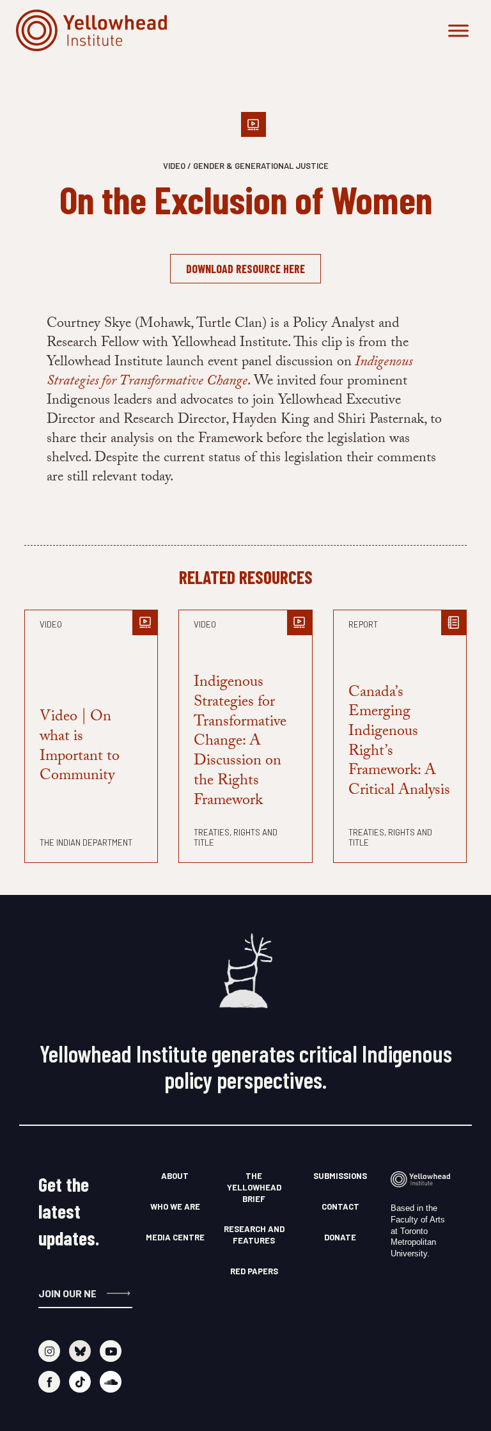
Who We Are (175, 1206)
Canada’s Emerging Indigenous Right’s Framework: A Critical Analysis (399, 743)
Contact (340, 1206)
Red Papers (254, 1271)
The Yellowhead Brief (254, 1187)
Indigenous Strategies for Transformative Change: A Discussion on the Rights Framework (240, 742)
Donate (340, 1237)
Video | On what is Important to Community (80, 747)
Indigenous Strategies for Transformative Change (229, 372)
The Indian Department (86, 842)
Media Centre (175, 1237)
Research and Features (254, 1234)
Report (363, 624)
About (175, 1176)
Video (51, 624)
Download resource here (245, 269)
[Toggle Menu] (458, 30)
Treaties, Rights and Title (235, 837)
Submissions (340, 1176)
